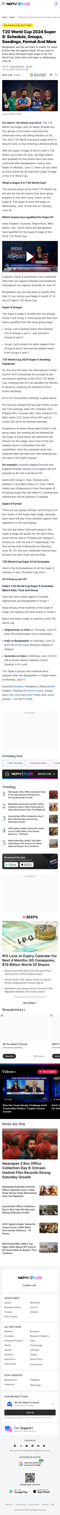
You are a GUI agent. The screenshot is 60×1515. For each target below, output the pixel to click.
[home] (18, 3)
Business (18, 686)
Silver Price (36, 1359)
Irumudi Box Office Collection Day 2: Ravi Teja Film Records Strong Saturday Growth (18, 1209)
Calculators (36, 1364)
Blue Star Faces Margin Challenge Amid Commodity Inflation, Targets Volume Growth (25, 1108)
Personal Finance (33, 690)
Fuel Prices (10, 1363)
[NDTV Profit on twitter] (20, 1445)
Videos (33, 1354)
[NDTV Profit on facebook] (15, 1445)
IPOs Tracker (11, 1316)
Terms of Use (21, 1505)
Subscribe (9, 1056)
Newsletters (10, 1379)
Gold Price (9, 1359)
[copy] (56, 75)
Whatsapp (35, 1385)
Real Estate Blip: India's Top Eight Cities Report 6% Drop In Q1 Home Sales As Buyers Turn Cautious (19, 1248)
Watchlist (35, 1302)
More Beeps (29, 1003)
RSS (52, 1505)
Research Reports (39, 1336)
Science (8, 1354)
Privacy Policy (34, 1505)
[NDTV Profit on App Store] (41, 1491)
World (7, 1345)
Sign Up (30, 1412)
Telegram (35, 1379)
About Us (9, 1505)
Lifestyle (34, 1350)
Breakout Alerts (12, 1307)
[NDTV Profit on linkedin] (32, 1445)
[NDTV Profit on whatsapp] (44, 1445)
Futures (8, 1312)
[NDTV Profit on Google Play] (18, 1491)
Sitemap (45, 1505)
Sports (29, 66)
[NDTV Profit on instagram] (26, 1445)
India (32, 1340)
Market (51, 686)
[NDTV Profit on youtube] (38, 1445)
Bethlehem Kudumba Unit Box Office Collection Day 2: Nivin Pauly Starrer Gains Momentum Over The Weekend (19, 1191)
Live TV (34, 1307)
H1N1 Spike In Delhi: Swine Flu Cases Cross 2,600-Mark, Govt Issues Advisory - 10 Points (19, 1229)
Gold (17, 694)
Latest (50, 694)
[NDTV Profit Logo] (30, 1277)
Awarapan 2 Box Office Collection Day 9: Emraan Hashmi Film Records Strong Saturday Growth (26, 1170)
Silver (29, 694)
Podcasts (9, 1384)
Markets (8, 1331)
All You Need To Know (15, 1044)
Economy (9, 1336)
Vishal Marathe (17, 66)
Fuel (11, 694)
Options (34, 1312)
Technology (36, 1345)
